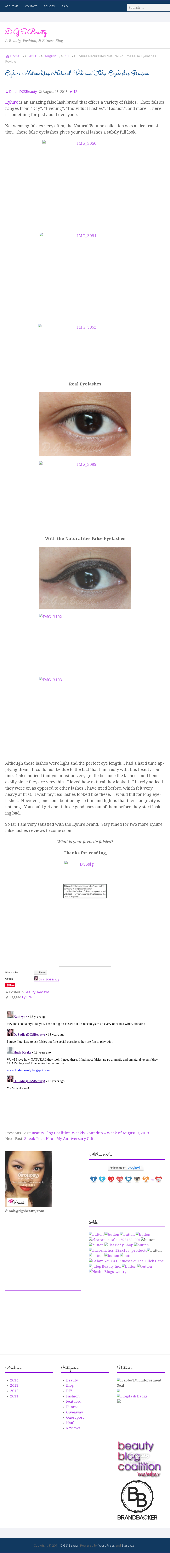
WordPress (106, 1545)
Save (12, 984)
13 (67, 56)
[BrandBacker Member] (137, 1520)
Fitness (72, 1407)
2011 (14, 1396)
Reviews (43, 992)
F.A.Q (65, 6)
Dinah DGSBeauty (49, 979)
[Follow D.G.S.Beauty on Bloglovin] (127, 1167)
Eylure (11, 102)
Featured (73, 1401)
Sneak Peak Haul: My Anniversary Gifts (59, 1138)
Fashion (73, 1396)
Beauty (29, 992)
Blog (70, 1385)
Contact (31, 6)
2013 (32, 56)
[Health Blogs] (101, 1272)
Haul (70, 1423)
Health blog (120, 1272)
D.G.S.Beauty (25, 32)
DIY (69, 1391)
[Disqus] (85, 1061)
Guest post (75, 1417)
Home (14, 56)
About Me (11, 6)
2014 (14, 1380)
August (50, 56)
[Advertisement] (85, 941)
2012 (14, 1391)
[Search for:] (148, 7)
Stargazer (129, 1545)
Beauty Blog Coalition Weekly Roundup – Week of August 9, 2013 (90, 1133)
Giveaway (74, 1412)
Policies (49, 6)
